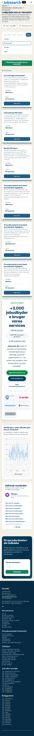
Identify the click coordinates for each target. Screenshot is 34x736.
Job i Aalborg (6, 704)
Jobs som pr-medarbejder (13, 511)
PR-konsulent (6, 10)
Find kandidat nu (17, 378)
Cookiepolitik (6, 624)
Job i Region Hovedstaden (10, 675)
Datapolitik (5, 622)
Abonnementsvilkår (8, 617)
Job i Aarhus (6, 700)
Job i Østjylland (7, 688)
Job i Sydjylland (7, 692)
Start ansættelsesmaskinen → (17, 386)
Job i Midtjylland (7, 690)
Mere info (17, 103)
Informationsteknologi (9, 652)
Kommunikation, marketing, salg (12, 7)
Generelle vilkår (7, 618)
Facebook (3, 606)
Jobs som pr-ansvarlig (12, 508)
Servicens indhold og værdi (10, 620)
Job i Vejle (5, 712)
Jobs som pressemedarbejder (15, 521)
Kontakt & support (7, 615)
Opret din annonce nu (17, 372)
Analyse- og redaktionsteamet (11, 642)
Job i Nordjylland (7, 687)
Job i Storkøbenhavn (8, 678)
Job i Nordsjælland (8, 680)
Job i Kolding (6, 709)
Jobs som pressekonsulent (14, 519)
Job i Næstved (6, 724)
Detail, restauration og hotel (10, 649)
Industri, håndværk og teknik (11, 651)
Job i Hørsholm (6, 719)
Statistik (4, 637)
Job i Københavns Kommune (11, 671)
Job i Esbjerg (6, 705)
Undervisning (6, 661)
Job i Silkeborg (6, 710)
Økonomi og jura (7, 663)
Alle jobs (4, 5)
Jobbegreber (6, 639)
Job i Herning (6, 717)
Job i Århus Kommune (9, 673)
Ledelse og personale (8, 658)
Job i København (7, 698)
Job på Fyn (5, 685)
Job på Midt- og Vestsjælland (11, 681)
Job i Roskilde (6, 714)
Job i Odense (6, 702)
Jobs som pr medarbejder (13, 505)
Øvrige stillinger (7, 664)
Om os (4, 613)
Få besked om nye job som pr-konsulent (17, 63)
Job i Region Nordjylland (9, 676)
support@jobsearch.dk (9, 596)
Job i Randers (6, 707)
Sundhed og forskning (9, 659)
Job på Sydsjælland (8, 683)
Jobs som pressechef (12, 516)
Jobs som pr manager (12, 503)
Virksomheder (6, 640)
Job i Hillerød (6, 716)
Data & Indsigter (7, 634)
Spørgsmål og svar (8, 635)
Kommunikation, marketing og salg (13, 654)
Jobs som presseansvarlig (14, 513)
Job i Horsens (6, 722)
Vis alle (17, 527)
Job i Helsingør (6, 721)
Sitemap (4, 625)
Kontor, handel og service (10, 656)
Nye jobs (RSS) (7, 627)
